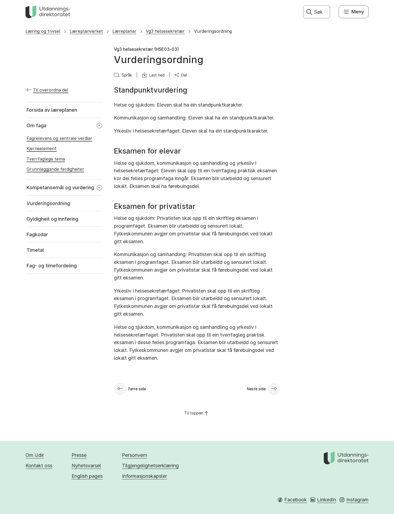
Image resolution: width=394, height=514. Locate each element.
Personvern (134, 455)
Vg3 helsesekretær (165, 31)
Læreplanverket (86, 31)
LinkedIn (326, 499)
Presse (79, 455)
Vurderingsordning (213, 31)
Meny (357, 11)
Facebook (295, 499)
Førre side (137, 389)
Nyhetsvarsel (86, 465)
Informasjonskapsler (144, 476)
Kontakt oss (38, 465)
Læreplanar (124, 31)
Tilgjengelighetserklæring (150, 465)
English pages (87, 476)
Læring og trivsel (42, 31)
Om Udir (34, 455)
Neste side (256, 389)
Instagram (357, 499)
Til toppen (193, 413)
